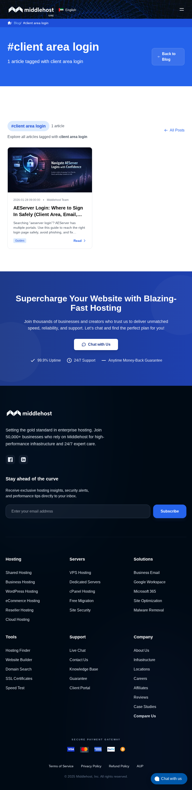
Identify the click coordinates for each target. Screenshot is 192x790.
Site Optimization (148, 601)
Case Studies (145, 707)
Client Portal (80, 688)
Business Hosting (20, 582)
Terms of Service (61, 766)
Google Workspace (150, 582)
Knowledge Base (84, 669)
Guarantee (78, 679)
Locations (142, 669)
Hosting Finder (18, 650)
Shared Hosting (19, 573)
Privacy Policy (91, 766)
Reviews (141, 697)
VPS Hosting (80, 573)
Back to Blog (169, 56)
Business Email (147, 573)
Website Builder (19, 660)
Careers (140, 679)
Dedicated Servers (85, 582)
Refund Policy (119, 766)
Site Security (80, 610)
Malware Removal (149, 610)
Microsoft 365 (145, 591)
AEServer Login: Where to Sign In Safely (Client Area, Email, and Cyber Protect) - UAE (48, 214)
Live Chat (77, 650)
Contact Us (79, 660)
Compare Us (145, 716)
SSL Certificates (19, 679)
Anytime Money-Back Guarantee (135, 360)
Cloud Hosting (18, 620)
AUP (140, 766)
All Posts (177, 130)
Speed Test (15, 688)
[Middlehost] (31, 9)
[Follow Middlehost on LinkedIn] (23, 459)
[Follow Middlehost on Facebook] (10, 459)
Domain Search (19, 669)
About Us (141, 650)
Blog (17, 23)
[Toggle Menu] (182, 9)
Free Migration (82, 601)
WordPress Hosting (22, 591)
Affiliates (141, 688)
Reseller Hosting (19, 610)
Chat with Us (99, 344)
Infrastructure (144, 660)
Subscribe (170, 511)
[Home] (9, 23)
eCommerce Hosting (23, 601)
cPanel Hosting (82, 591)
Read (78, 241)
